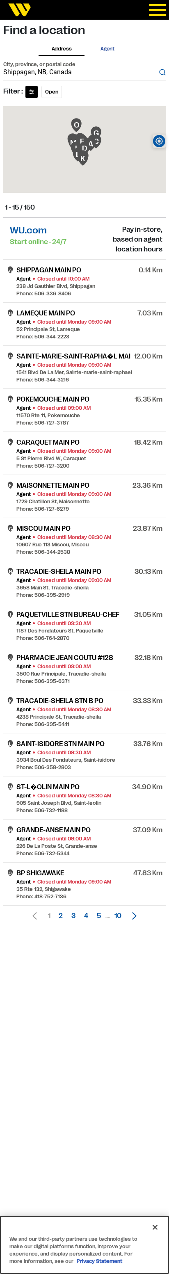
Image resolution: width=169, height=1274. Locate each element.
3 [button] (73, 916)
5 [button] (99, 916)
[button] (132, 916)
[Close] (155, 1227)
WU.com (28, 230)
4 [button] (86, 916)
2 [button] (61, 916)
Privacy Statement (99, 1261)
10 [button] (117, 916)
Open (51, 92)
